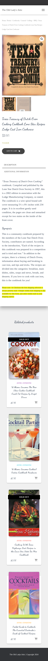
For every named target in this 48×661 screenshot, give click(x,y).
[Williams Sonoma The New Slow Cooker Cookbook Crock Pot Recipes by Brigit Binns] (24, 355)
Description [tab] (10, 165)
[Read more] (36, 402)
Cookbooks (16, 21)
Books (9, 21)
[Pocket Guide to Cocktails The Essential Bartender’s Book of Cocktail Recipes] (24, 595)
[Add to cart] (36, 478)
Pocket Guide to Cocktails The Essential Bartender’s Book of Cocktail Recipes (24, 630)
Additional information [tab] (16, 172)
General (23, 21)
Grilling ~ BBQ (32, 21)
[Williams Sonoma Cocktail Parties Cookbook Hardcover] (24, 437)
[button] (41, 39)
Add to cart (11, 151)
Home (4, 21)
